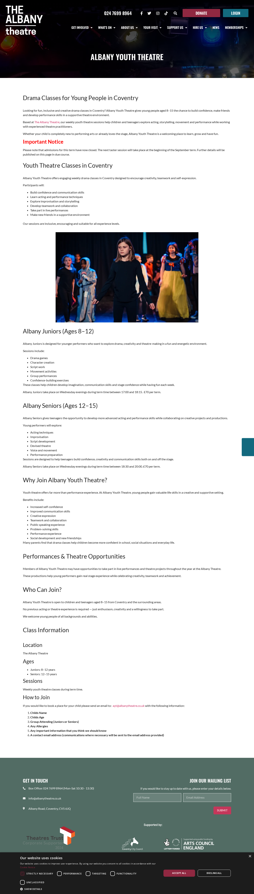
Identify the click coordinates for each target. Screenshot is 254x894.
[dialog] (127, 873)
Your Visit (150, 27)
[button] (175, 13)
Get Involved (80, 27)
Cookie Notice (27, 867)
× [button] (249, 856)
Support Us (175, 27)
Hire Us (198, 27)
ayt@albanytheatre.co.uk (128, 705)
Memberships (234, 27)
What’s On (105, 27)
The (47, 122)
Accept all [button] (179, 873)
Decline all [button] (214, 873)
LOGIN (235, 13)
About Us (127, 27)
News (216, 27)
